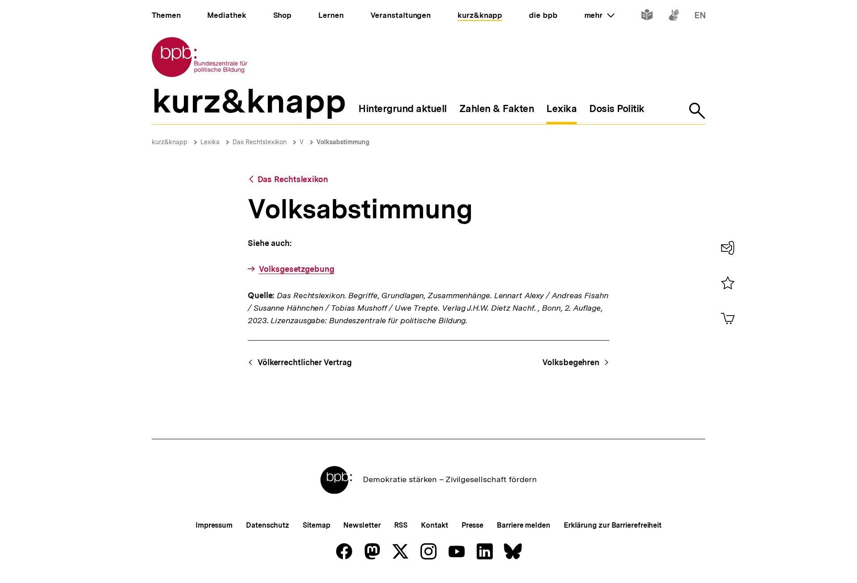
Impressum (214, 525)
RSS (401, 525)
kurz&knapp (169, 142)
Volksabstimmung (343, 142)
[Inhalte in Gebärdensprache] (673, 16)
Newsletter (361, 525)
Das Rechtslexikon (260, 142)
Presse (472, 525)
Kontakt (434, 525)
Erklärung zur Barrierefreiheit (612, 525)
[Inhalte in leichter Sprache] (647, 16)
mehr (599, 15)
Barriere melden (523, 525)
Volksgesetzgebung (296, 269)
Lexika (210, 142)
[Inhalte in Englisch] (700, 16)
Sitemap (316, 525)
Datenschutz (267, 525)
